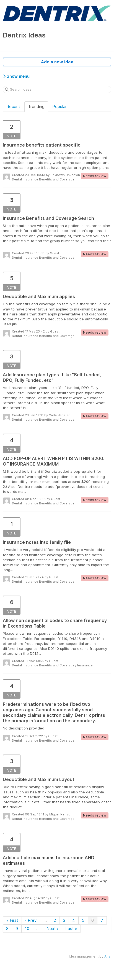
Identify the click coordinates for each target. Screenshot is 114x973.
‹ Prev (31, 920)
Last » (71, 928)
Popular (59, 106)
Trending (36, 106)
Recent (13, 106)
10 (27, 928)
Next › (52, 928)
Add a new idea (57, 61)
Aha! (107, 956)
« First (12, 920)
